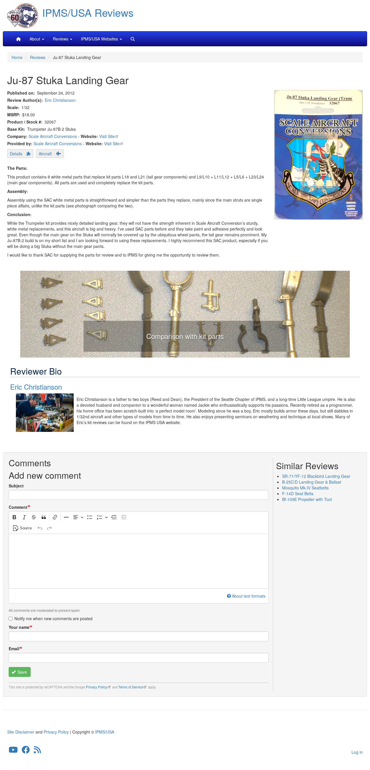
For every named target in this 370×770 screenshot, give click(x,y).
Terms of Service (130, 687)
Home (17, 57)
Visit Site (107, 136)
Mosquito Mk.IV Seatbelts (305, 488)
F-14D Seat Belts (297, 493)
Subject (16, 486)
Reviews (37, 57)
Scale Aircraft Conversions (53, 136)
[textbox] (139, 561)
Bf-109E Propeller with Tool (307, 499)
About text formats (248, 596)
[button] (185, 313)
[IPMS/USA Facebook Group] (26, 751)
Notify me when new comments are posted (53, 618)
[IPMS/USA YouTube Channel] (13, 751)
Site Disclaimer (20, 732)
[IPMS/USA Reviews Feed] (37, 751)
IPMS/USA (104, 732)
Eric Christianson (60, 100)
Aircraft (45, 153)
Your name (19, 627)
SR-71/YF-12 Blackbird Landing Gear (316, 476)
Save (21, 672)
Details (16, 153)
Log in (357, 752)
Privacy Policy (96, 687)
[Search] (132, 39)
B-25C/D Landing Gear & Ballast (311, 482)
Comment (18, 507)
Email (14, 648)
